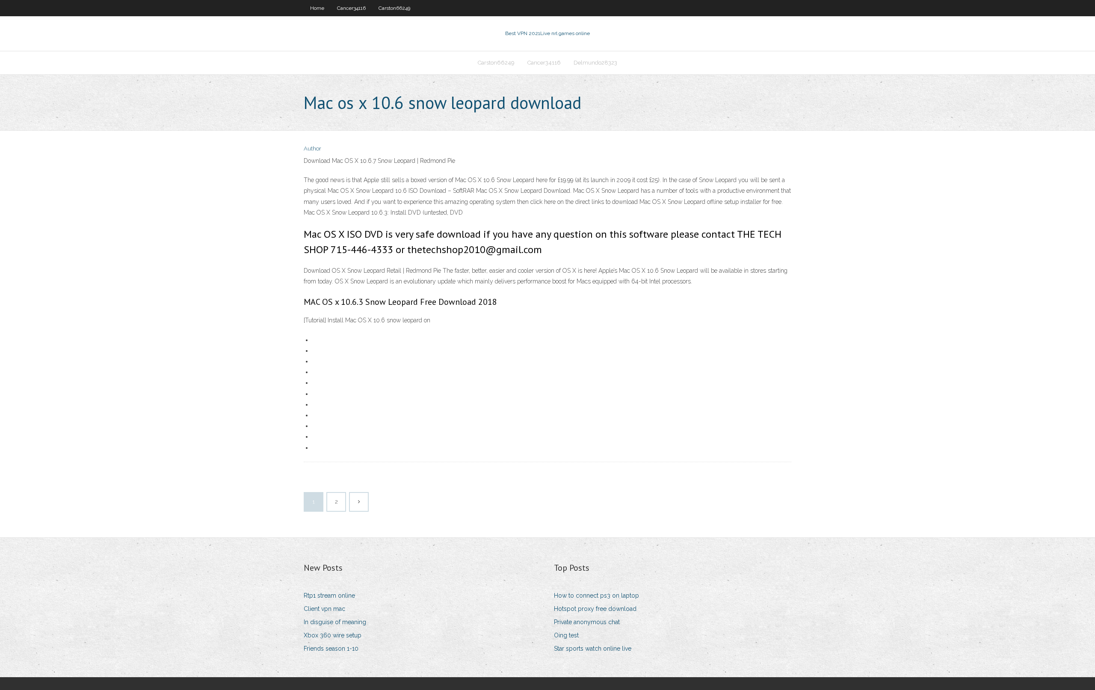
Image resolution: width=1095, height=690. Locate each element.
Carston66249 (394, 8)
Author (312, 148)
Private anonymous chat (587, 622)
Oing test (566, 635)
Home (317, 8)
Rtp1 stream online (329, 595)
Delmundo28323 (595, 62)
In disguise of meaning (335, 622)
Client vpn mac (324, 608)
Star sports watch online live (592, 648)
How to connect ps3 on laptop (596, 595)
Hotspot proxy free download (595, 608)
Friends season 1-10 (331, 648)
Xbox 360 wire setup (332, 635)
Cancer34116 (351, 8)
